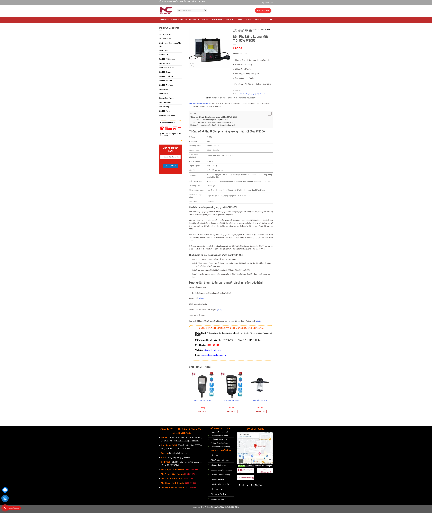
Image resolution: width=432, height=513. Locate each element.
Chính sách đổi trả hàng (220, 447)
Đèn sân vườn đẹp (218, 494)
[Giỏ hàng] (271, 19)
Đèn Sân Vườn (164, 63)
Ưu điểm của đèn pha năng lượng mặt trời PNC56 (211, 120)
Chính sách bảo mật (219, 439)
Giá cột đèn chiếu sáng (220, 460)
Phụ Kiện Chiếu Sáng (167, 115)
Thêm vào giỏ (202, 411)
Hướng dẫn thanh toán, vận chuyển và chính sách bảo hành (212, 125)
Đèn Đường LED (165, 50)
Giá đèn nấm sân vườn (220, 484)
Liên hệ (256, 19)
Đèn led (205, 19)
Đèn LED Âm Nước (166, 85)
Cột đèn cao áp (177, 19)
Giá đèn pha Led (217, 479)
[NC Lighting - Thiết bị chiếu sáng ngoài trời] (166, 11)
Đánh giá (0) (232, 98)
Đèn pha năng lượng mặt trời (200, 103)
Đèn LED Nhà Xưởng (167, 59)
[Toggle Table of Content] (268, 114)
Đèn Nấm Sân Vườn (166, 68)
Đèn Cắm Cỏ (163, 89)
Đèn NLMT (230, 19)
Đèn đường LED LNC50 (202, 400)
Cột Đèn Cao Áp (165, 39)
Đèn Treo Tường (165, 102)
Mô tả (208, 98)
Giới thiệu (163, 19)
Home (235, 29)
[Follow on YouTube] (260, 485)
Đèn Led (214, 455)
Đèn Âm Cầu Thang (166, 98)
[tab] (208, 98)
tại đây (201, 298)
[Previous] (189, 394)
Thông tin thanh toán (247, 98)
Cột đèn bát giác (217, 499)
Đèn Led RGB (217, 489)
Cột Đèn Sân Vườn (166, 34)
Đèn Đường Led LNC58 (231, 400)
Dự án (240, 19)
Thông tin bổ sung (219, 98)
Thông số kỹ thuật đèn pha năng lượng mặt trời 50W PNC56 (213, 117)
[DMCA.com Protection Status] (245, 466)
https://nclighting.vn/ (178, 453)
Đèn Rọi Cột (163, 94)
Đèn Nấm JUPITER (260, 400)
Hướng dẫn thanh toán (220, 432)
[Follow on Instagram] (243, 485)
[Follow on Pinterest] (251, 485)
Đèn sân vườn (217, 19)
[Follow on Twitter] (247, 485)
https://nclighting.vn (212, 350)
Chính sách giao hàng (219, 443)
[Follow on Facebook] (239, 485)
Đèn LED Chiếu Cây (166, 76)
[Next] (273, 394)
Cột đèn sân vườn (192, 19)
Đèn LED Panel (164, 111)
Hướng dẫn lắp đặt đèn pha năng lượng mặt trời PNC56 (213, 122)
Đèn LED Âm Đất (165, 81)
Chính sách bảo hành (219, 435)
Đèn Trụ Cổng (164, 107)
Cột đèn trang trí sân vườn (221, 470)
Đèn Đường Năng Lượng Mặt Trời (170, 44)
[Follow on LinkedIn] (256, 485)
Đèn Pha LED (164, 55)
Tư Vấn (247, 19)
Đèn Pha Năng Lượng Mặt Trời (249, 29)
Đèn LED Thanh (165, 72)
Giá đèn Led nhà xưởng (220, 475)
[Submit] (205, 10)
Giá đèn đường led (218, 465)
